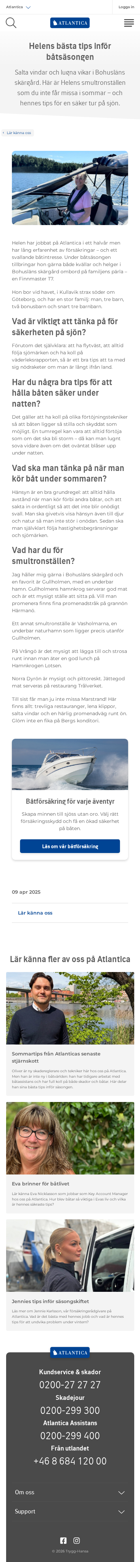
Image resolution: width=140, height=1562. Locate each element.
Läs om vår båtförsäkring (70, 846)
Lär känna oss (35, 913)
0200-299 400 (70, 1435)
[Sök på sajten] (11, 22)
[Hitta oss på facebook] (63, 1540)
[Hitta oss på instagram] (76, 1540)
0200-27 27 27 (70, 1384)
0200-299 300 (70, 1410)
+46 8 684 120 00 (70, 1461)
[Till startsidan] (70, 1352)
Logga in (126, 7)
